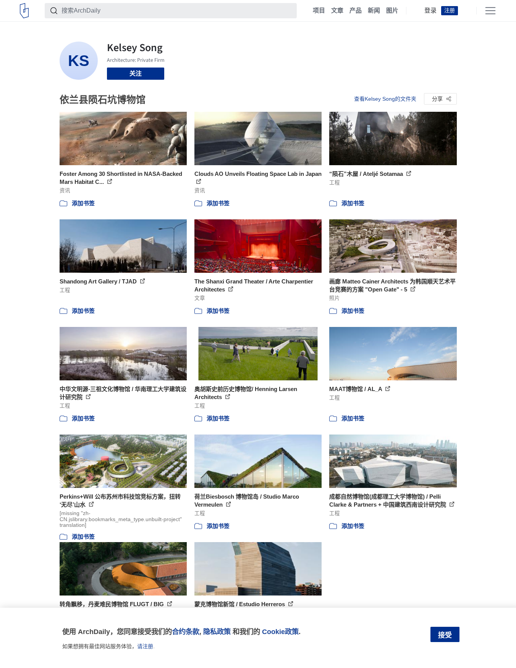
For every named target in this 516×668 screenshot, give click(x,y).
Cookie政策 (280, 632)
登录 (430, 10)
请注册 (145, 646)
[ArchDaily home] (24, 10)
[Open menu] (490, 11)
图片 (392, 10)
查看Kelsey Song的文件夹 (385, 98)
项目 (319, 10)
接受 (445, 635)
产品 (355, 10)
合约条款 (185, 632)
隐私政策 (217, 632)
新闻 (374, 10)
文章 (337, 10)
